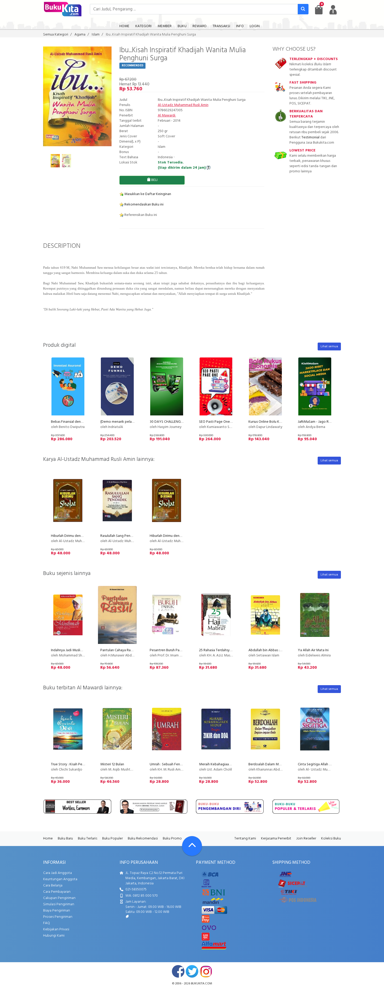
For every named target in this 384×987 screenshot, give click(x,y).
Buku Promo (172, 839)
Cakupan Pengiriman (59, 898)
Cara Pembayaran (57, 892)
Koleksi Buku (331, 839)
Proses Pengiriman (57, 917)
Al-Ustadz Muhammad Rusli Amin (183, 105)
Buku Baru (65, 839)
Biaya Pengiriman (56, 911)
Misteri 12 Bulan (112, 764)
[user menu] (333, 9)
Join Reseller (306, 839)
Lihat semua (329, 346)
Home (48, 839)
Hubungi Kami (54, 936)
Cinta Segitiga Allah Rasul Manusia (324, 764)
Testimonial (310, 137)
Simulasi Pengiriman (58, 904)
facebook (178, 971)
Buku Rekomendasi (143, 839)
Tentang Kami (245, 839)
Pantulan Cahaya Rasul (117, 650)
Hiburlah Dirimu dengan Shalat (173, 536)
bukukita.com (201, 983)
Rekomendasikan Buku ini (144, 205)
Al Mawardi (167, 116)
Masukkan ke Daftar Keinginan (147, 194)
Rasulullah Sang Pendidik (119, 536)
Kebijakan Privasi (56, 929)
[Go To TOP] (192, 846)
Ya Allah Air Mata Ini (313, 650)
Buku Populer (112, 839)
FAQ (46, 923)
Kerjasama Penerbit (276, 839)
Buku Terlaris (87, 839)
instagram (205, 971)
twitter (192, 971)
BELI (154, 180)
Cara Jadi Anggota (57, 873)
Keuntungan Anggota (60, 879)
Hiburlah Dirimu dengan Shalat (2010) (79, 536)
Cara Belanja (52, 886)
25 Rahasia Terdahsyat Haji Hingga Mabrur (231, 650)
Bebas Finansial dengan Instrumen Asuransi (83, 422)
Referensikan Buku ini (140, 215)
